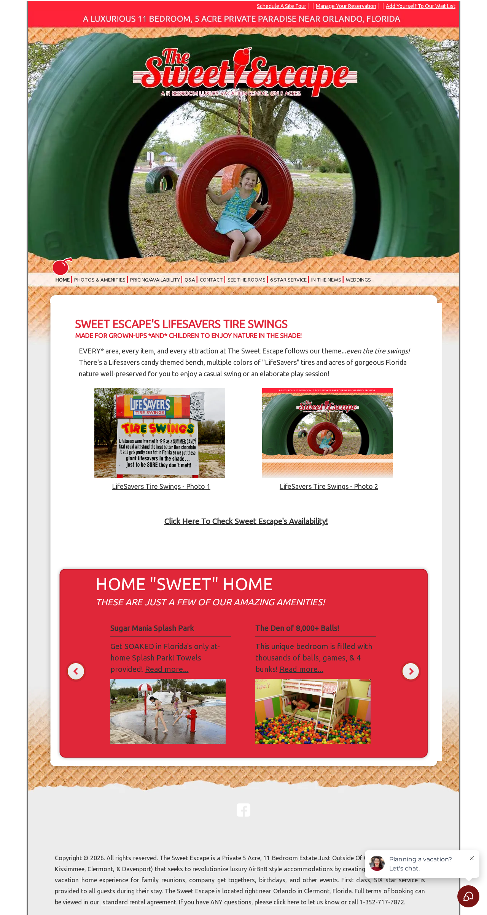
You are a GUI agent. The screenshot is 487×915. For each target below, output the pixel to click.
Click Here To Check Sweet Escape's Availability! (246, 521)
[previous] (75, 671)
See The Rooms (247, 279)
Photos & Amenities (100, 279)
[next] (410, 671)
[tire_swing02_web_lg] (159, 475)
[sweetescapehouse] (243, 815)
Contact (211, 279)
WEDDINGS (358, 279)
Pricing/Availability (155, 279)
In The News (326, 279)
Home (63, 279)
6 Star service (288, 279)
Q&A (190, 279)
